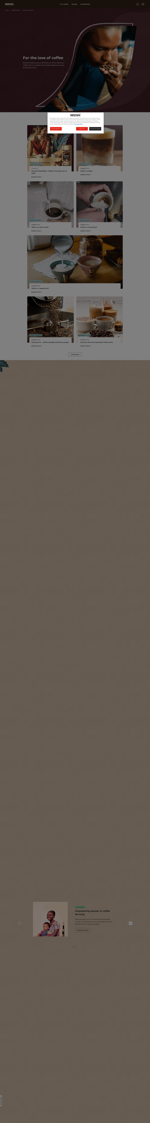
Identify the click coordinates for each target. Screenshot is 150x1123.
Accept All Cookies (95, 128)
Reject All (82, 128)
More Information (78, 124)
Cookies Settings (55, 128)
